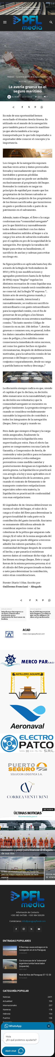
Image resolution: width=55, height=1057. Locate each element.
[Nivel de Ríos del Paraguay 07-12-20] (10, 978)
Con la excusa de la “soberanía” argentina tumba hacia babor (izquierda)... (33, 963)
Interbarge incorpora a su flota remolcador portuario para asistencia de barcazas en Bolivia (13, 615)
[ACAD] (9, 97)
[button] (49, 1026)
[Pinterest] (35, 107)
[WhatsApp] (42, 107)
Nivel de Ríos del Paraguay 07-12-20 (35, 975)
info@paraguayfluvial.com (34, 921)
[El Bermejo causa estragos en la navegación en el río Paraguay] (10, 951)
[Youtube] (39, 929)
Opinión (32, 81)
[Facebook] (22, 107)
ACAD (17, 97)
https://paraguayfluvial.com (33, 634)
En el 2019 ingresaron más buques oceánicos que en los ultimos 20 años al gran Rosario (40, 614)
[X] (29, 107)
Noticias (10, 77)
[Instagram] (24, 929)
